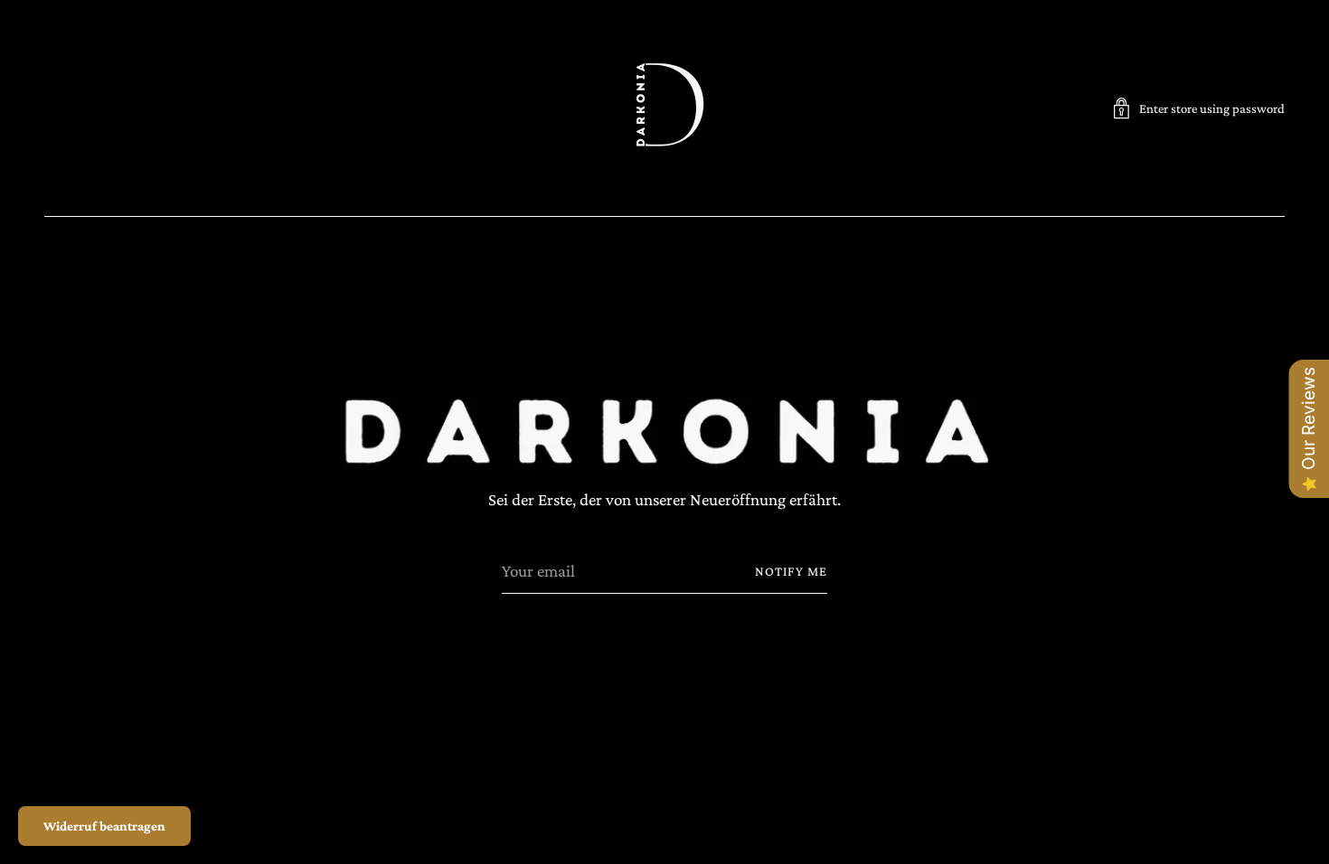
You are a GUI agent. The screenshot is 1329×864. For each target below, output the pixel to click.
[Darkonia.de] (664, 108)
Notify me (791, 571)
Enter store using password (1212, 108)
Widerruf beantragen (104, 826)
